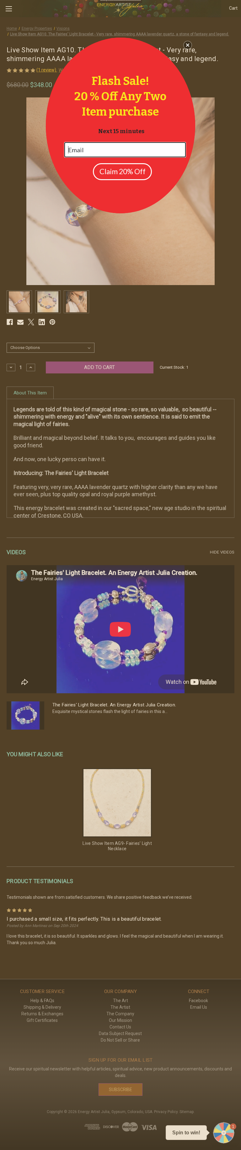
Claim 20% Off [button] (122, 171)
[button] (187, 45)
